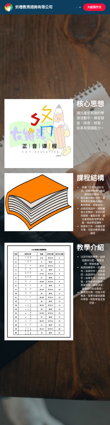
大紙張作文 (94, 7)
